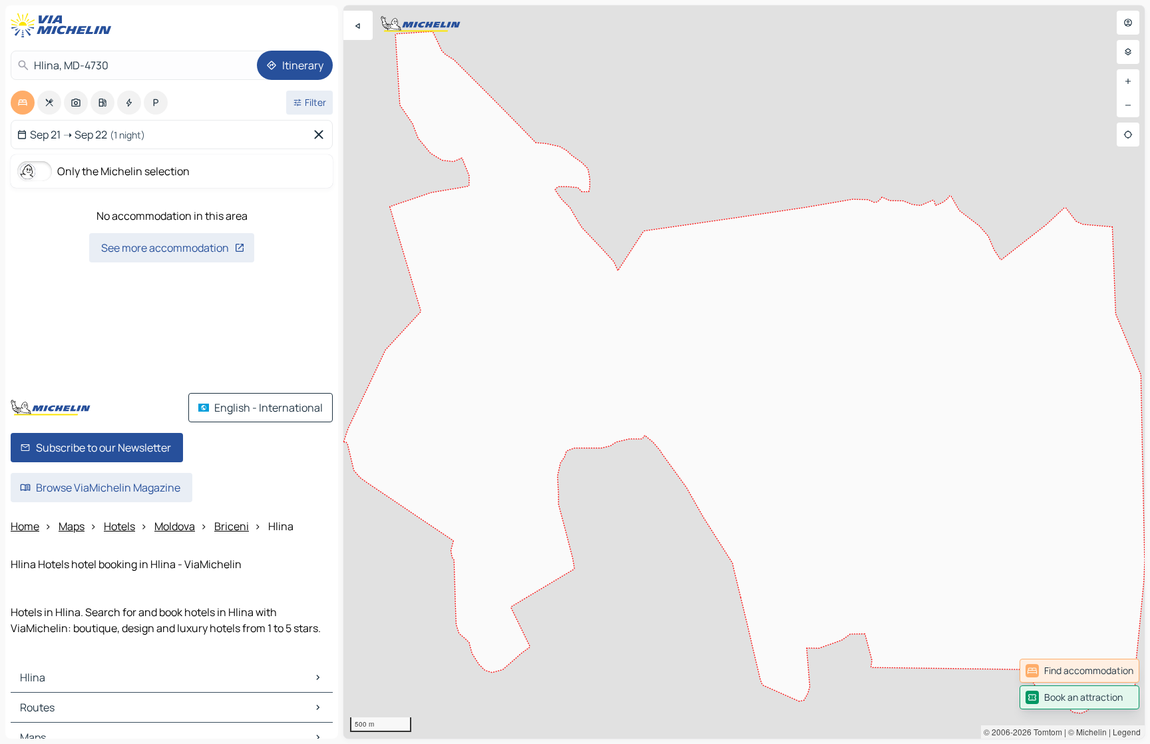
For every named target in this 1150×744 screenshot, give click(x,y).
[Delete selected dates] (321, 134)
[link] (1079, 671)
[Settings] (1128, 52)
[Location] (1128, 135)
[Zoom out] (1128, 105)
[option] (23, 103)
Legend (1127, 731)
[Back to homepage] (64, 25)
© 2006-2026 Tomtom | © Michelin (1045, 731)
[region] (744, 372)
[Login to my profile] (1128, 23)
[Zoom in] (1128, 81)
